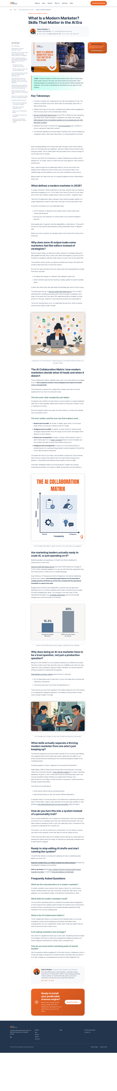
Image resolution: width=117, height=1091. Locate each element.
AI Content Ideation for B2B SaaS (62, 872)
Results (50, 3)
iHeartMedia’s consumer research (42, 674)
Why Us (57, 3)
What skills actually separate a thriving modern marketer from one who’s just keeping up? (19, 87)
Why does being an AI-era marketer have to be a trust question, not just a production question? (19, 80)
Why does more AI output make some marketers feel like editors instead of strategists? (20, 54)
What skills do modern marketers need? (18, 107)
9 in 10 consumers (65, 126)
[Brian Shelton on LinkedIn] (11, 1037)
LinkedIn (45, 980)
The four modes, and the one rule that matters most (20, 69)
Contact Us (87, 1032)
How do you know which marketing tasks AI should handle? (19, 120)
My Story (64, 3)
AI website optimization (57, 595)
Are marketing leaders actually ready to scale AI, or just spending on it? (19, 74)
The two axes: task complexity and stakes (18, 65)
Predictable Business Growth (26, 9)
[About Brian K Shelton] (33, 31)
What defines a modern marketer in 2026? (18, 49)
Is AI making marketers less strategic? (19, 115)
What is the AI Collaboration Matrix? (19, 111)
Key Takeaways (16, 46)
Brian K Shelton (42, 29)
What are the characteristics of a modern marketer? (19, 103)
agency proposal (56, 440)
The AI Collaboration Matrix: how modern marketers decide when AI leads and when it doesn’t (19, 60)
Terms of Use (103, 1047)
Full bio (52, 980)
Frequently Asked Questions (19, 100)
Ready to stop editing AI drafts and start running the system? (20, 96)
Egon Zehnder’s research (61, 772)
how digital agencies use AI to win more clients (53, 804)
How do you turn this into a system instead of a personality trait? (20, 92)
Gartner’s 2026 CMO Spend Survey (45, 115)
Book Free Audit (72, 1002)
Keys (43, 3)
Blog (71, 3)
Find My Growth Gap (98, 3)
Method (37, 3)
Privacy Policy (94, 1047)
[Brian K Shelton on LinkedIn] (49, 29)
